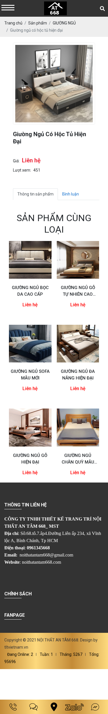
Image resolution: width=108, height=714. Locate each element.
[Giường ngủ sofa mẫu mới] (30, 343)
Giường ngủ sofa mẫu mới (30, 375)
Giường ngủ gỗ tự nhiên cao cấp (78, 291)
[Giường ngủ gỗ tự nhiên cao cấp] (78, 260)
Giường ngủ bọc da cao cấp (30, 291)
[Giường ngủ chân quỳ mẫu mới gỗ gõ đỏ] (78, 427)
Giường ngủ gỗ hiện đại (30, 459)
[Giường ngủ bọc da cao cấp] (30, 260)
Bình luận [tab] (70, 194)
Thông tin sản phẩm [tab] (35, 194)
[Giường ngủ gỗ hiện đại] (30, 427)
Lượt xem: (22, 170)
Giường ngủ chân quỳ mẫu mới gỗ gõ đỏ (78, 459)
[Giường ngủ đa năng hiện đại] (78, 343)
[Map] (54, 706)
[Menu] (7, 8)
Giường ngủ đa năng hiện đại (78, 375)
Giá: (16, 161)
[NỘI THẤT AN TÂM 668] (55, 8)
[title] (13, 707)
